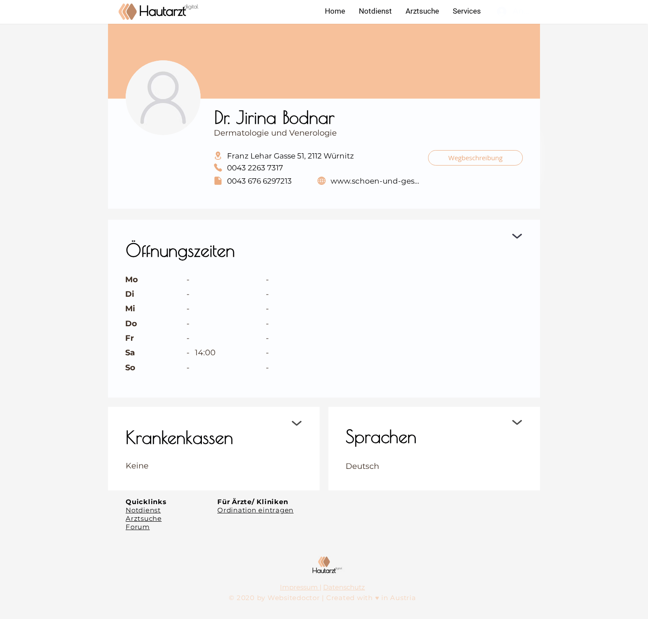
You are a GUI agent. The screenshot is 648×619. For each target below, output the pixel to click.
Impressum (300, 587)
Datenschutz (344, 587)
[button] (467, 11)
